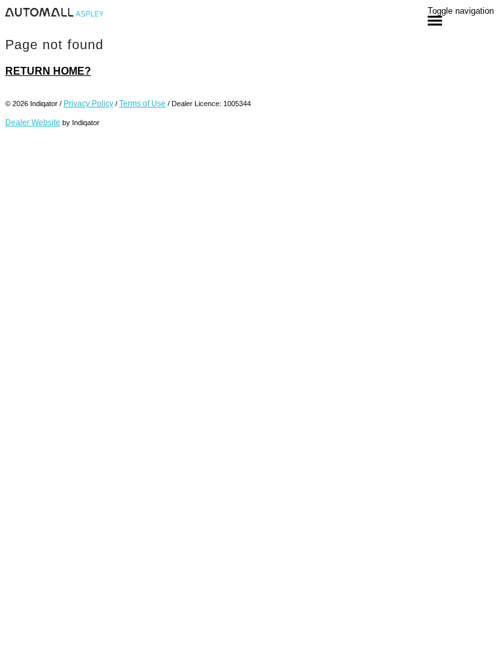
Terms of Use (142, 103)
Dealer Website (32, 122)
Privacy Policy (88, 103)
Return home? (48, 71)
